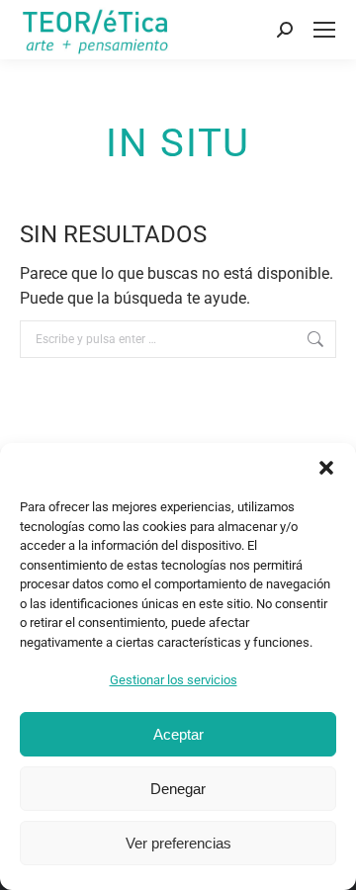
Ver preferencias (178, 843)
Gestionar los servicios (173, 679)
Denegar (178, 788)
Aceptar (178, 734)
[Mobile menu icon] (324, 30)
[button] (326, 468)
